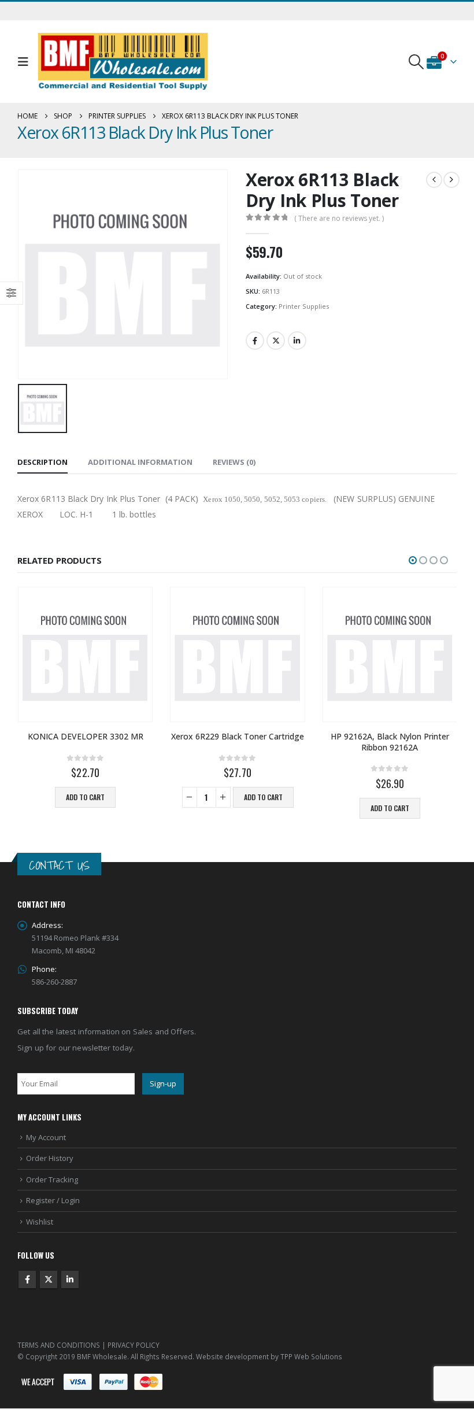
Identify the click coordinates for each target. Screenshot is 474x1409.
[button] (25, 62)
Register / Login (53, 1200)
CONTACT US (59, 865)
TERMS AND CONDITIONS (58, 1344)
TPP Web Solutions (311, 1356)
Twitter (275, 340)
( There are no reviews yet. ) (339, 218)
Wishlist (39, 1221)
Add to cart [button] (85, 797)
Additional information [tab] (140, 462)
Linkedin (70, 1279)
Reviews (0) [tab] (234, 462)
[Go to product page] (85, 654)
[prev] (434, 180)
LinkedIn (297, 340)
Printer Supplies (304, 306)
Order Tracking (52, 1179)
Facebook (255, 340)
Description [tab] (42, 462)
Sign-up (163, 1083)
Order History (49, 1158)
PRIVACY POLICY (134, 1344)
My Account (46, 1137)
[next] (451, 180)
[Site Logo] (123, 61)
